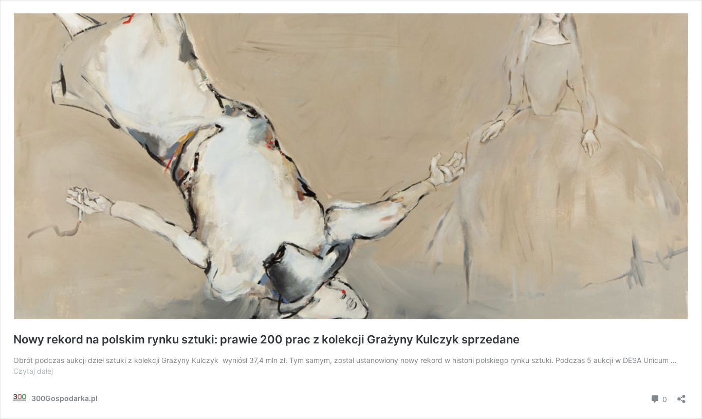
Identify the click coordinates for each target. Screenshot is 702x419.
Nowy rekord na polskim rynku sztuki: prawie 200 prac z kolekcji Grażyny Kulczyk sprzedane (266, 339)
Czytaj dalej (33, 371)
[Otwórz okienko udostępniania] (681, 396)
